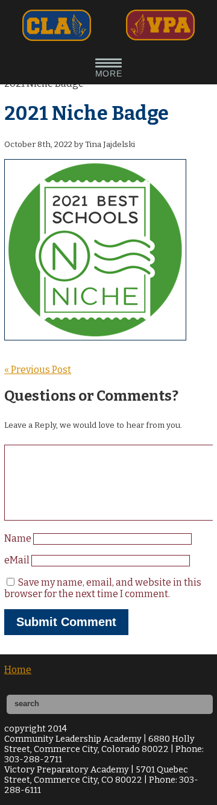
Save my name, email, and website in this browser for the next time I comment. (102, 588)
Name (18, 538)
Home (17, 669)
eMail (17, 560)
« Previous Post (37, 369)
